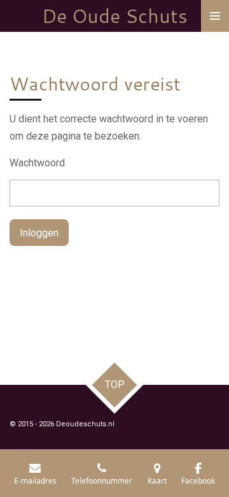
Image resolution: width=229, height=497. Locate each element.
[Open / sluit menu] (215, 16)
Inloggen (39, 233)
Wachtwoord (37, 163)
